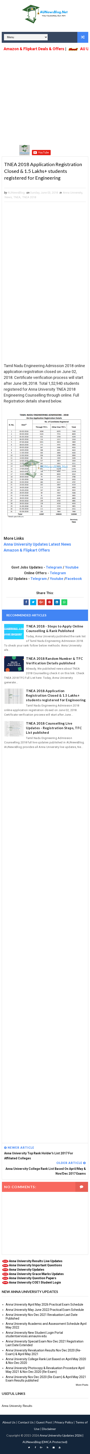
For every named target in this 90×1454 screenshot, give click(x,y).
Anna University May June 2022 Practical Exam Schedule (45, 1309)
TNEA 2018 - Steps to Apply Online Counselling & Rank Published (54, 628)
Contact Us (26, 1422)
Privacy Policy (63, 1422)
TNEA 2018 (29, 197)
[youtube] (59, 1447)
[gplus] (41, 1447)
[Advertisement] (45, 98)
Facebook (74, 579)
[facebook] (35, 1447)
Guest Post (44, 1422)
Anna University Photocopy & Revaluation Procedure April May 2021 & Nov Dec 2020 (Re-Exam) (45, 1369)
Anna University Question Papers (32, 1278)
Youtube (72, 567)
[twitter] (29, 1447)
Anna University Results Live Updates (35, 1261)
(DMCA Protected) (54, 1442)
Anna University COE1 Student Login (35, 1282)
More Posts (82, 1385)
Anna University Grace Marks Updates (36, 1274)
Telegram (54, 567)
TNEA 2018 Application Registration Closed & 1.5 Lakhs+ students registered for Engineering (56, 695)
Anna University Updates (26, 1269)
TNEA (17, 197)
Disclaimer (49, 1429)
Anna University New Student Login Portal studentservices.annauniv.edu (34, 1334)
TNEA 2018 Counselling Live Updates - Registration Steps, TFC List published (54, 727)
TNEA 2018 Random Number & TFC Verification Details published (54, 661)
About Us (9, 1422)
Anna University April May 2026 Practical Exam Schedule (44, 1304)
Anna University (72, 192)
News (8, 197)
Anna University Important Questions (35, 1265)
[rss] (47, 1447)
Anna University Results (17, 1406)
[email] (53, 1447)
